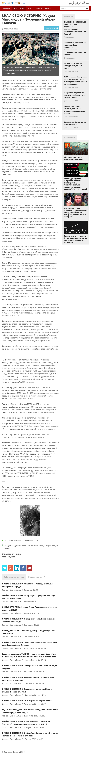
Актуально (69, 137)
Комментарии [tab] (36, 577)
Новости (68, 16)
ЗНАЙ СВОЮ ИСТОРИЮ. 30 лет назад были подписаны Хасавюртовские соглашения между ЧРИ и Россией (75, 29)
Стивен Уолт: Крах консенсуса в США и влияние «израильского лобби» (74, 111)
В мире (39, 8)
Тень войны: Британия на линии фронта (75, 125)
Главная (6, 8)
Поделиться (51, 28)
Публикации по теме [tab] (14, 577)
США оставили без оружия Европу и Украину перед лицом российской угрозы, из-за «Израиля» (75, 82)
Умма (30, 8)
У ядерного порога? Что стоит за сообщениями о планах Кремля (74, 97)
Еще (47, 8)
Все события (19, 8)
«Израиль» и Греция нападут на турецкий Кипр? (73, 67)
